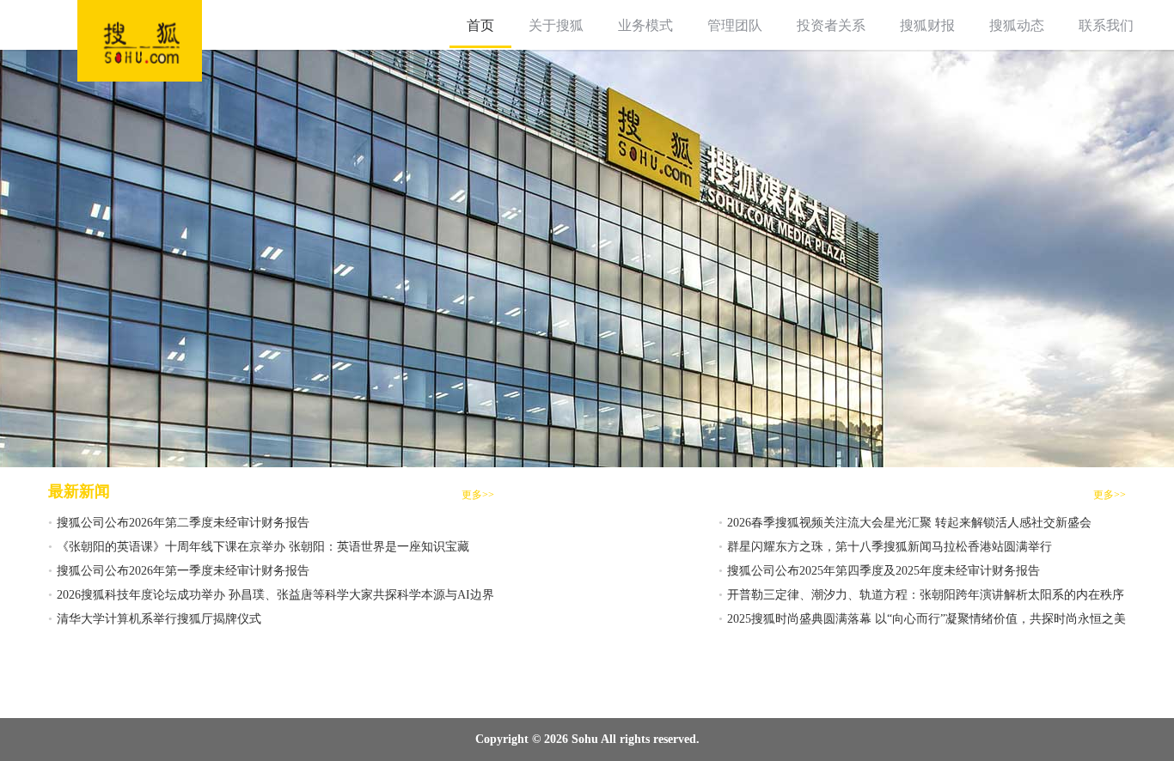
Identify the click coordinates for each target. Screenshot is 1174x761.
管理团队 (734, 25)
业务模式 (645, 25)
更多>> (478, 495)
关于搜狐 (556, 25)
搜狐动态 (1016, 25)
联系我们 (1106, 25)
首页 (480, 25)
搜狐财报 (927, 25)
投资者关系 (831, 25)
